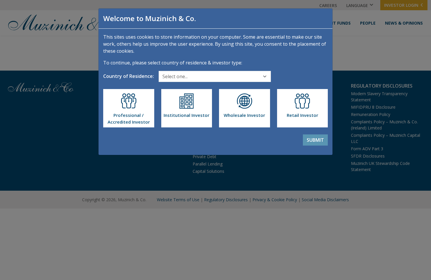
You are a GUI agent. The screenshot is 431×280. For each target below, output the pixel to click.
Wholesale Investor (244, 115)
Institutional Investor (186, 115)
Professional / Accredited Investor (129, 118)
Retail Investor (302, 115)
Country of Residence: (128, 76)
